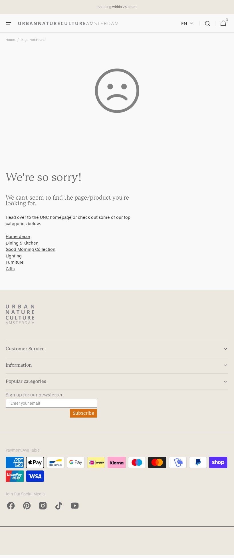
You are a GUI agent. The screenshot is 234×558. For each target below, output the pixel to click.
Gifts (10, 268)
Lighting (14, 256)
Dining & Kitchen (22, 243)
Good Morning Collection (30, 249)
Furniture (15, 262)
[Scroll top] (227, 551)
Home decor (18, 236)
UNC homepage (55, 217)
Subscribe (83, 413)
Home (10, 40)
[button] (8, 23)
